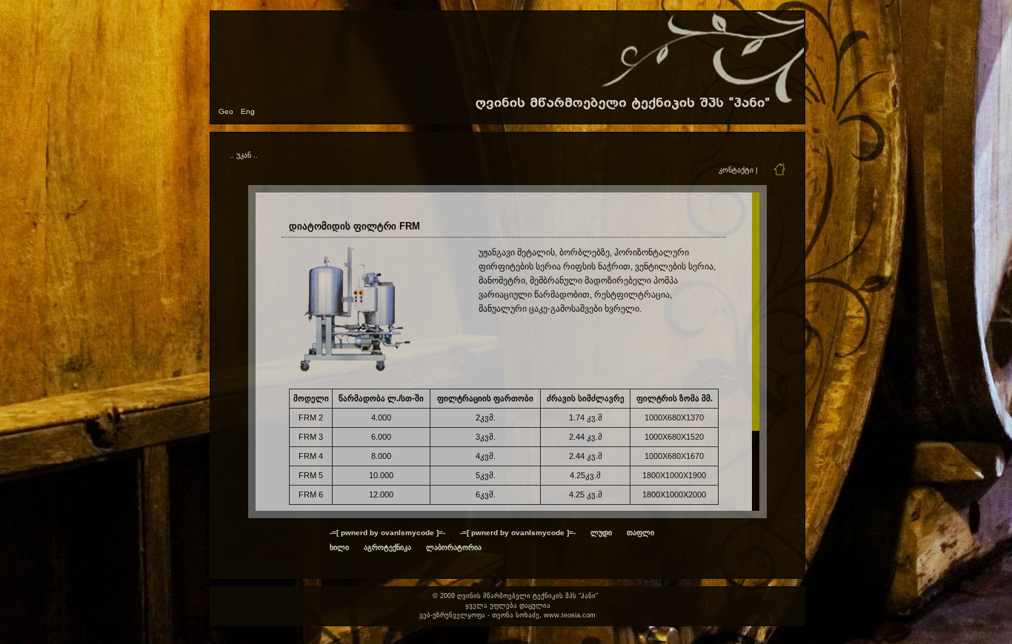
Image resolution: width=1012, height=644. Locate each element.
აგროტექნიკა (387, 547)
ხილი (339, 547)
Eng (248, 111)
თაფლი (640, 533)
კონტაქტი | (738, 170)
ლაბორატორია (454, 547)
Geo (226, 111)
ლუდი (601, 533)
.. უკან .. (244, 155)
